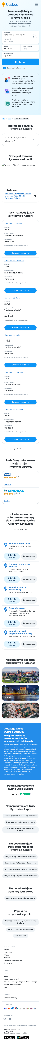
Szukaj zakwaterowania (16, 68)
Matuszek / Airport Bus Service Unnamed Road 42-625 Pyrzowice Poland (18, 196)
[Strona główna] (4, 119)
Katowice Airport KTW (19, 543)
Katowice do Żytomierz (14, 372)
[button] (33, 37)
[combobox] (20, 34)
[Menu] (36, 4)
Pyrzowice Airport (17, 608)
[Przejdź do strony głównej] (10, 4)
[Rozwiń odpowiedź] (34, 139)
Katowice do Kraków (13, 223)
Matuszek (7, 484)
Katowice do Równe (12, 298)
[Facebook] (10, 1018)
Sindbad (7, 501)
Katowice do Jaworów (13, 410)
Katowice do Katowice (14, 261)
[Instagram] (5, 1018)
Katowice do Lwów (12, 335)
